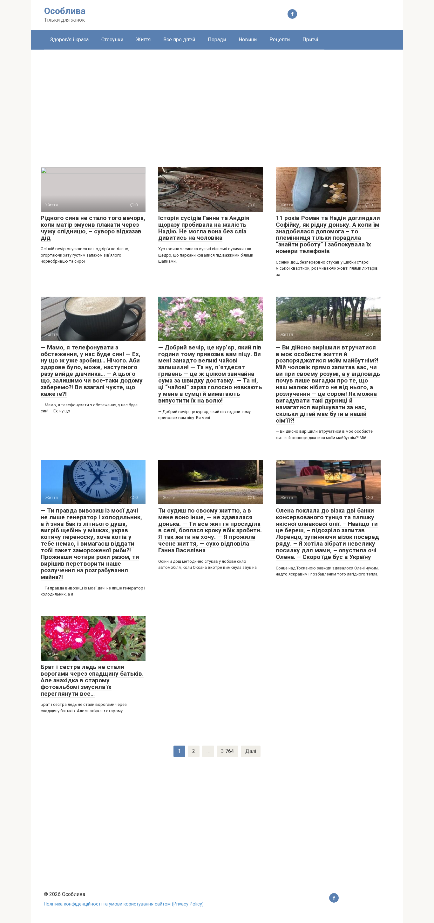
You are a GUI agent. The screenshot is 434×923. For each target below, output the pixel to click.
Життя (143, 40)
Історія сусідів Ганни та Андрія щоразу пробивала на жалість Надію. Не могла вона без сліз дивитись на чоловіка (203, 228)
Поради (217, 40)
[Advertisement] (217, 103)
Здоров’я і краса (69, 40)
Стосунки (112, 40)
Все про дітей (179, 40)
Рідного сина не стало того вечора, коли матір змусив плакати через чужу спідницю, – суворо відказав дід (93, 228)
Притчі (310, 40)
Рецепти (279, 40)
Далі (250, 751)
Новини (248, 40)
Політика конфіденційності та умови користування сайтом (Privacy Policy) (124, 904)
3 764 (227, 751)
